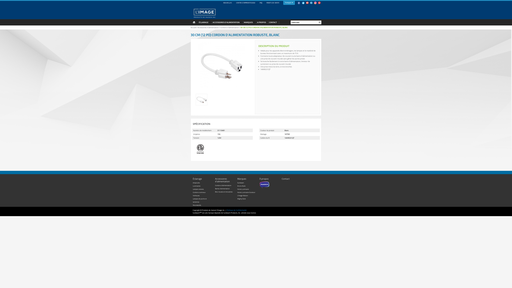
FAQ (261, 3)
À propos (264, 178)
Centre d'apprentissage (245, 3)
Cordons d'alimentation (229, 27)
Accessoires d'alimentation (208, 27)
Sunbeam (240, 183)
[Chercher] (320, 22)
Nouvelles (227, 3)
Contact (286, 178)
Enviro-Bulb (241, 186)
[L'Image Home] (205, 13)
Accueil (193, 27)
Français (288, 2)
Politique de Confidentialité (237, 210)
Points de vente (273, 3)
